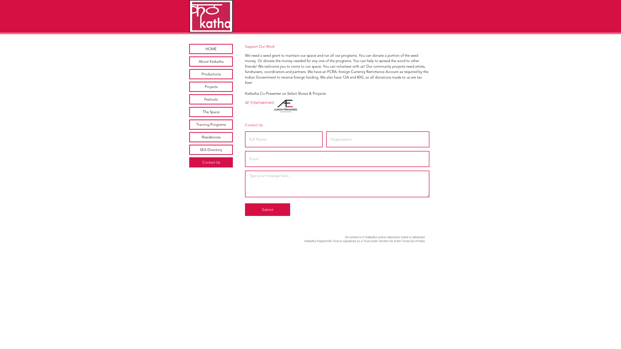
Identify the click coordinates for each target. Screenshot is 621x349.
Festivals (211, 99)
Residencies (211, 137)
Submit (267, 209)
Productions (211, 74)
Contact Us (211, 162)
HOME (211, 49)
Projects (211, 87)
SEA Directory (211, 150)
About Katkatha (211, 61)
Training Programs (211, 124)
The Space (211, 112)
